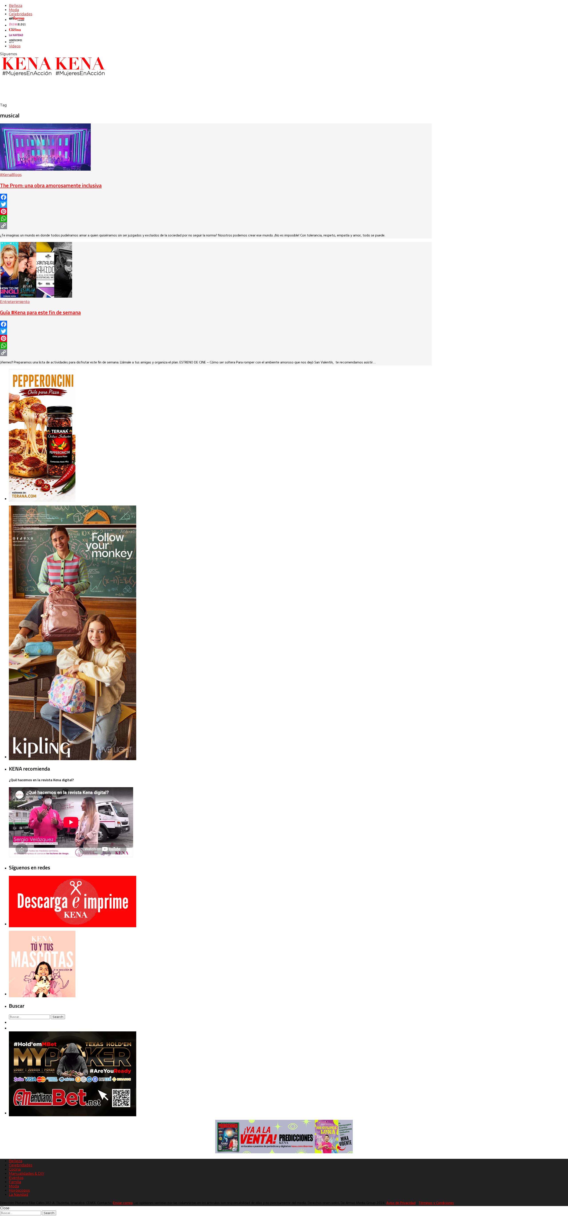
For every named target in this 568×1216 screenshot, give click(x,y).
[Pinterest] (216, 211)
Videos (14, 46)
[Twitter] (216, 204)
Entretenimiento (15, 302)
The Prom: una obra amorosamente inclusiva (51, 185)
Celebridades (20, 14)
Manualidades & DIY (26, 1173)
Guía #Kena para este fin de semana (40, 312)
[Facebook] (216, 197)
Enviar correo (123, 1203)
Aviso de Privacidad (401, 1203)
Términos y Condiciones (436, 1203)
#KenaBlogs (11, 175)
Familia (15, 1182)
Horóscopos (19, 1190)
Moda (14, 10)
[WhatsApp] (216, 218)
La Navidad (18, 1195)
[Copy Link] (216, 225)
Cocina (15, 1169)
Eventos (16, 1178)
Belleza (15, 6)
